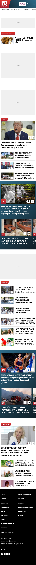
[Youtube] (8, 554)
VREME (4, 283)
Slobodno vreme (7, 524)
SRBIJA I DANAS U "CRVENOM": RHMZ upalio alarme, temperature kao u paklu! (22, 310)
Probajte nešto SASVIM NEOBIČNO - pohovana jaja (24, 40)
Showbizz (5, 515)
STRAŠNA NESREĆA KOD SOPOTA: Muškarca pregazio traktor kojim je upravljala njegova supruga (24, 176)
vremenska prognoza (20, 10)
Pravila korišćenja (25, 495)
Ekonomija (5, 507)
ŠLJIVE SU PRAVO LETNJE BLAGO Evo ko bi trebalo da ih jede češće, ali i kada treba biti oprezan (25, 463)
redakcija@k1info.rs (10, 541)
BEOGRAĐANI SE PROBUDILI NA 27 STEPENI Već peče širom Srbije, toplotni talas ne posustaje (25, 300)
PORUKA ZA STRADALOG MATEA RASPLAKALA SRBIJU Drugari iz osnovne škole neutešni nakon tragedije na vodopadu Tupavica (15, 210)
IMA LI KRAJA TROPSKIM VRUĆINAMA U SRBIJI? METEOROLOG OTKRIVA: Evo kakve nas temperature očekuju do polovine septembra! (25, 321)
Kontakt (21, 515)
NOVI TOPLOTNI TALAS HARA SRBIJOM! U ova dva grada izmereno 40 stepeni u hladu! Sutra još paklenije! (24, 331)
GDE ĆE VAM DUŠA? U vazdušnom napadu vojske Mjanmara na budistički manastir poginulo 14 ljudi (23, 155)
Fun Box (4, 528)
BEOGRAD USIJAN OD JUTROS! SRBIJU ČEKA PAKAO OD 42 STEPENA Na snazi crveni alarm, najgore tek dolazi (24, 342)
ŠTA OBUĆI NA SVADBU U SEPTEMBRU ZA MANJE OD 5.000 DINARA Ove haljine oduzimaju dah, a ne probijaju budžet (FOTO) (15, 241)
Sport (3, 511)
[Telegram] (12, 43)
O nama (20, 503)
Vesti (4, 119)
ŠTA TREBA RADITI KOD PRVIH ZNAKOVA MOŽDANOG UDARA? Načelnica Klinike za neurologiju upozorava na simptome (15, 451)
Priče (3, 519)
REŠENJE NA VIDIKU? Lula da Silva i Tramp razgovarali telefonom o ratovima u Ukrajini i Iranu (16, 145)
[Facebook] (9, 43)
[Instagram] (5, 554)
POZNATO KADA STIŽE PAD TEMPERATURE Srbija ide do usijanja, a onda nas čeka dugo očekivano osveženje (24, 290)
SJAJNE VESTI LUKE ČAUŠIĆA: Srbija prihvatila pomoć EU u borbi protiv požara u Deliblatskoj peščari (24, 165)
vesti (34, 10)
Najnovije (5, 10)
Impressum (22, 499)
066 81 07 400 (8, 538)
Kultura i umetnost (8, 532)
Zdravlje (5, 424)
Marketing (22, 511)
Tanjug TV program (25, 507)
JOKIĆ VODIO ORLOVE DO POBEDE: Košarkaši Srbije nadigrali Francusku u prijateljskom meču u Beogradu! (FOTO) (17, 379)
